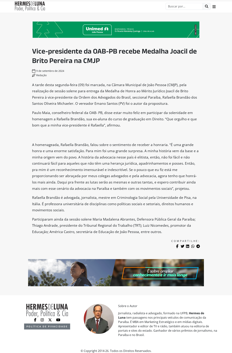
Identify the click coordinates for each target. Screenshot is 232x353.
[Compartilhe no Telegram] (198, 246)
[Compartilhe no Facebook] (177, 246)
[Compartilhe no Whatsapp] (193, 246)
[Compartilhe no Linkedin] (187, 246)
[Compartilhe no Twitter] (182, 246)
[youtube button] (58, 320)
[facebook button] (35, 320)
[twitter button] (50, 320)
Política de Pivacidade (47, 326)
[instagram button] (43, 320)
